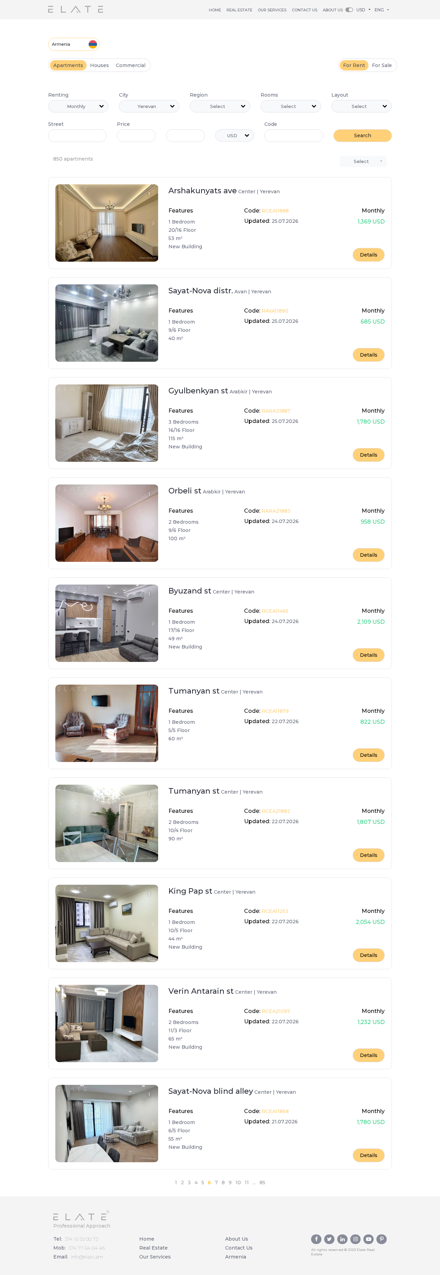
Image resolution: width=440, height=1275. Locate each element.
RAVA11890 (274, 311)
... (254, 1182)
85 (262, 1182)
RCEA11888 (274, 211)
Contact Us (239, 1248)
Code (270, 124)
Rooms (269, 94)
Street (56, 124)
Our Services (272, 10)
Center (246, 191)
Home (215, 10)
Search (362, 135)
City (123, 94)
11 (247, 1182)
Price (123, 124)
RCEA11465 (274, 611)
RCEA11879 (274, 711)
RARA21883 (275, 511)
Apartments (68, 65)
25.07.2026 (284, 221)
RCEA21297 (275, 1011)
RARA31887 (275, 411)
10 (238, 1182)
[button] (365, 9)
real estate (239, 10)
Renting (58, 94)
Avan (240, 291)
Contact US (304, 10)
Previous (60, 223)
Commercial (130, 65)
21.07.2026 (284, 1122)
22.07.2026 (284, 721)
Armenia (61, 44)
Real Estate (153, 1248)
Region (199, 94)
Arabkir (239, 392)
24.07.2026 (284, 521)
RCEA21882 (275, 811)
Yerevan (270, 191)
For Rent (354, 65)
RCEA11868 (274, 1111)
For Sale (382, 65)
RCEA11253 (274, 911)
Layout (339, 94)
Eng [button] (379, 9)
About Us (333, 10)
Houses (99, 65)
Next (153, 223)
